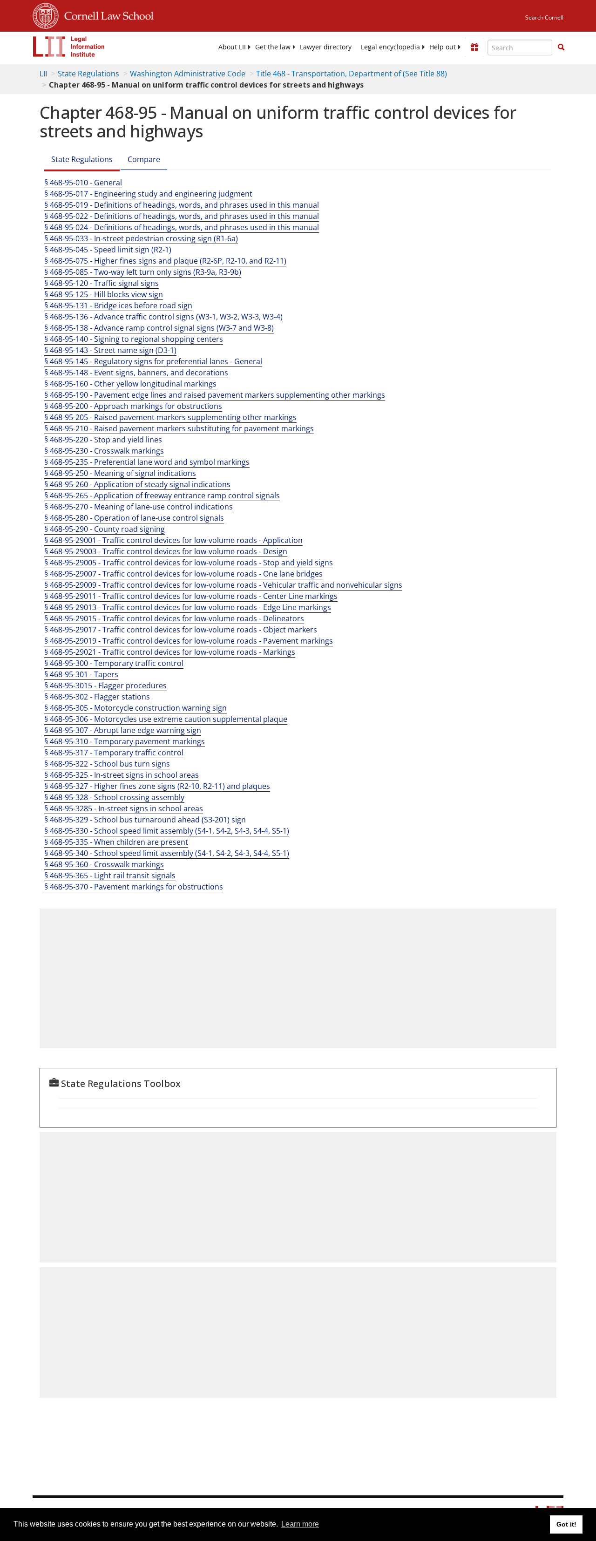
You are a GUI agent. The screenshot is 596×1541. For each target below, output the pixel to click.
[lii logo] (69, 46)
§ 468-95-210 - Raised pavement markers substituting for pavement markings (179, 428)
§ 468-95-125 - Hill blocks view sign (103, 294)
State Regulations (88, 73)
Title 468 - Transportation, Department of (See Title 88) (351, 73)
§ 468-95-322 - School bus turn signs (107, 764)
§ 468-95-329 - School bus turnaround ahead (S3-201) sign (145, 820)
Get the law (273, 47)
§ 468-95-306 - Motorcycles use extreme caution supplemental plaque (165, 719)
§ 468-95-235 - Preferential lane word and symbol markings (147, 462)
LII (43, 73)
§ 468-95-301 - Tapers (81, 674)
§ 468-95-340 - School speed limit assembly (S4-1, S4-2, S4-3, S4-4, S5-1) (166, 853)
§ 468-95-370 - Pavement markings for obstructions (133, 887)
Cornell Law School (106, 14)
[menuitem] (232, 47)
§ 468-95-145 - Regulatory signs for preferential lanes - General (153, 361)
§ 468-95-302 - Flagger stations (97, 697)
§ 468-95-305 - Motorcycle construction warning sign (135, 708)
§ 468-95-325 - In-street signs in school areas (121, 775)
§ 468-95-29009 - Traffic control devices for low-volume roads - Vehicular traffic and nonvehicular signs (223, 585)
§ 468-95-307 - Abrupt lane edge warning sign (122, 730)
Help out (442, 47)
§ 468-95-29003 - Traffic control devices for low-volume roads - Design (165, 551)
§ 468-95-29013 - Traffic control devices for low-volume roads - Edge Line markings (187, 607)
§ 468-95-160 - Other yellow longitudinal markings (130, 384)
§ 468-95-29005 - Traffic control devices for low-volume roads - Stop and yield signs (188, 562)
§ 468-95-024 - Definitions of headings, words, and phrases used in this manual (181, 227)
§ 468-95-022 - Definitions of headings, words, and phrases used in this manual (181, 216)
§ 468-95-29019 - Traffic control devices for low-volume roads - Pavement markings (188, 641)
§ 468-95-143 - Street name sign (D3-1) (110, 350)
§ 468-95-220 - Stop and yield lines (103, 439)
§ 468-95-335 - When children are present (116, 842)
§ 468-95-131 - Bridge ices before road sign (118, 305)
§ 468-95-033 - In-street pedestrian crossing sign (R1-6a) (141, 238)
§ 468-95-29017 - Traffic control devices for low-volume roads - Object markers (180, 630)
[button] (561, 47)
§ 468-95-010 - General (83, 182)
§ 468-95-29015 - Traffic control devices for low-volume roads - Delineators (174, 618)
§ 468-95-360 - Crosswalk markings (104, 864)
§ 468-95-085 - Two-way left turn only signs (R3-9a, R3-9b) (142, 272)
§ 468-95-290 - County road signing (104, 529)
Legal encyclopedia (390, 47)
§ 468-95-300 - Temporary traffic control (113, 663)
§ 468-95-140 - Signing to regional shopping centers (133, 339)
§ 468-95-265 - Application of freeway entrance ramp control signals (162, 495)
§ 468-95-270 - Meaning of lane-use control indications (138, 507)
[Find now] (561, 47)
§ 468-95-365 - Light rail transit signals (110, 875)
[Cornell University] (46, 14)
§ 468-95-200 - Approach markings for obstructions (133, 406)
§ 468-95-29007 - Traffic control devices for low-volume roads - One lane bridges (183, 574)
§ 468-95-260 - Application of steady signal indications (137, 484)
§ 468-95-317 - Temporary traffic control (113, 752)
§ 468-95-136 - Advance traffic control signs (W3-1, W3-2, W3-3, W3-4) (163, 317)
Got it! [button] (566, 1524)
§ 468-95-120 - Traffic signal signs (101, 283)
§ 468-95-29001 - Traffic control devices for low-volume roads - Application (173, 540)
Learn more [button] (300, 1524)
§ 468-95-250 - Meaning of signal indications (120, 473)
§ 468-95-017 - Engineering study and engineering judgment (148, 194)
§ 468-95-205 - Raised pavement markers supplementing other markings (170, 417)
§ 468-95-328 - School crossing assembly (114, 797)
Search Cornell (544, 17)
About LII (232, 47)
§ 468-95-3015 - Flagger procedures (105, 685)
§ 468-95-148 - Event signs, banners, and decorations (136, 372)
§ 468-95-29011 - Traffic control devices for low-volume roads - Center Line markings (191, 596)
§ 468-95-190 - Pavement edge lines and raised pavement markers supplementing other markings (214, 395)
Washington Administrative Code (187, 73)
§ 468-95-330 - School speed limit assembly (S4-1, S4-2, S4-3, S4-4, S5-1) (166, 831)
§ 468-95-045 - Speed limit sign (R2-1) (107, 249)
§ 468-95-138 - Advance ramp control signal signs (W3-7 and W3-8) (159, 328)
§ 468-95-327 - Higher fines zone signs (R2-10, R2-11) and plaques (157, 786)
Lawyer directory (326, 47)
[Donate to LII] (474, 47)
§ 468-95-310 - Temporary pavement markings (124, 741)
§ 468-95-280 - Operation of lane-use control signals (134, 518)
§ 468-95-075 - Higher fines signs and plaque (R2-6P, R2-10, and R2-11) (165, 261)
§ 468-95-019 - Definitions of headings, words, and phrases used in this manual (181, 205)
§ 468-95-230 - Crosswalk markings (104, 451)
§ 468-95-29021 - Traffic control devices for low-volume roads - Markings (169, 652)
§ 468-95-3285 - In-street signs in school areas (123, 808)
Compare (144, 159)
